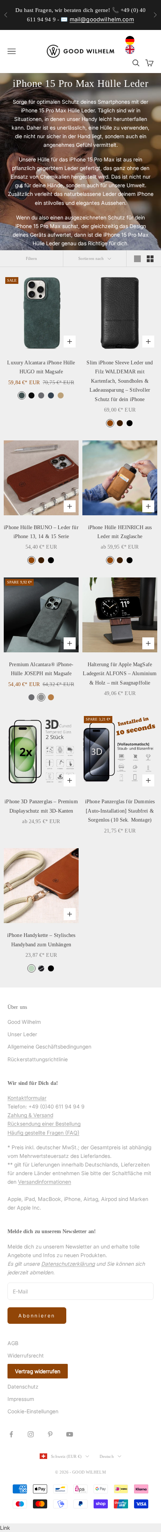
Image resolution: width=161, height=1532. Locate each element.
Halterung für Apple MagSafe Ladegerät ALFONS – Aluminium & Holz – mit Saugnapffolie (120, 673)
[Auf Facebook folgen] (11, 1434)
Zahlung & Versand (30, 1115)
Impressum (20, 1399)
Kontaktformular (26, 1098)
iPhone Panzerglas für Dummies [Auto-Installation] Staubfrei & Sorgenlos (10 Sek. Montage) (120, 810)
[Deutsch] (132, 40)
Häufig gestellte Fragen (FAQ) (43, 1132)
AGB (12, 1343)
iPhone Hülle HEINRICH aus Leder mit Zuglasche (120, 531)
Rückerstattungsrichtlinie (37, 1059)
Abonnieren (36, 1316)
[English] (132, 49)
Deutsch (107, 1456)
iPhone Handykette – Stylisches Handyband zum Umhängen (41, 939)
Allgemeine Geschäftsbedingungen (49, 1046)
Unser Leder (22, 1034)
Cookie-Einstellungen (32, 1411)
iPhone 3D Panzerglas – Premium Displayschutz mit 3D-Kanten (41, 805)
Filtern (31, 258)
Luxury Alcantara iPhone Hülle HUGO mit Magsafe (41, 367)
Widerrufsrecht (25, 1355)
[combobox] (132, 40)
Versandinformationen (44, 1181)
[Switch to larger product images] (137, 259)
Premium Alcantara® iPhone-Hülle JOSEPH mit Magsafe (41, 668)
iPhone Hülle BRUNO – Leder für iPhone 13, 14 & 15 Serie (41, 531)
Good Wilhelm (24, 1022)
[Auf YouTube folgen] (69, 1434)
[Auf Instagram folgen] (30, 1434)
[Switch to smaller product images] (150, 259)
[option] (132, 49)
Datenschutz (23, 1386)
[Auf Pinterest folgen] (50, 1434)
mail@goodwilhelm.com (102, 19)
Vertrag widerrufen (37, 1371)
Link (5, 1528)
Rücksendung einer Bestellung (43, 1123)
